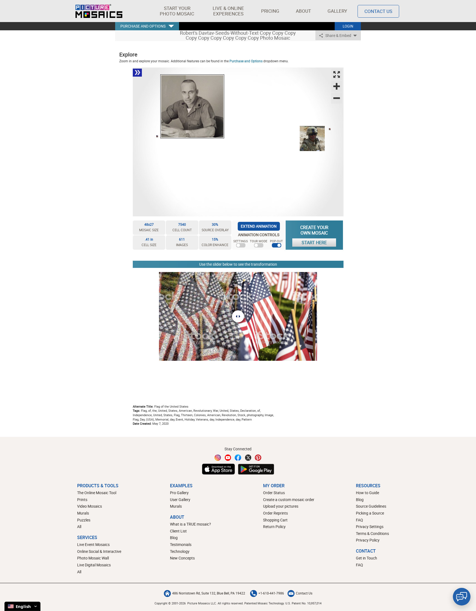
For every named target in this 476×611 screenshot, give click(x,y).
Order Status (274, 492)
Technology (180, 551)
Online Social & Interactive (99, 551)
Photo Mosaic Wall (93, 558)
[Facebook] (238, 457)
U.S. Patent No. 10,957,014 (303, 603)
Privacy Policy (368, 540)
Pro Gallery (179, 492)
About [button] (303, 11)
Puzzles (83, 520)
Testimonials (180, 544)
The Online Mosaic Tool (96, 492)
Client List (178, 531)
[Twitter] (248, 457)
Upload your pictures (280, 506)
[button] (177, 11)
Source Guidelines (371, 506)
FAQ (359, 520)
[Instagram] (218, 457)
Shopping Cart (275, 520)
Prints (82, 499)
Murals (83, 513)
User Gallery (180, 499)
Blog (174, 537)
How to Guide (367, 492)
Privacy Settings (369, 526)
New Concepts (182, 558)
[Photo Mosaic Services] (99, 11)
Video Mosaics (89, 506)
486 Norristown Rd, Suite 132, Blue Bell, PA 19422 (208, 593)
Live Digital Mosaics (94, 564)
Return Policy (274, 526)
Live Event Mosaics (93, 544)
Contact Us (378, 11)
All (79, 526)
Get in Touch (366, 558)
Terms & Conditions (372, 533)
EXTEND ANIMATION (259, 226)
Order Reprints (275, 513)
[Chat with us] (461, 596)
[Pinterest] (258, 457)
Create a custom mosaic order (288, 499)
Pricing (270, 11)
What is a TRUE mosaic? (190, 524)
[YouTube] (228, 457)
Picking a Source (370, 513)
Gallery (337, 11)
